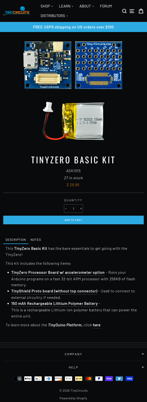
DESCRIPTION (16, 239)
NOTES (36, 239)
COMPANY (73, 354)
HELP (73, 367)
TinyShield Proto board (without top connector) (54, 291)
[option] (73, 27)
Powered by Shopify (73, 398)
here (97, 324)
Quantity (73, 200)
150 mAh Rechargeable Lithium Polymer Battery (54, 303)
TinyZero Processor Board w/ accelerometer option (58, 272)
